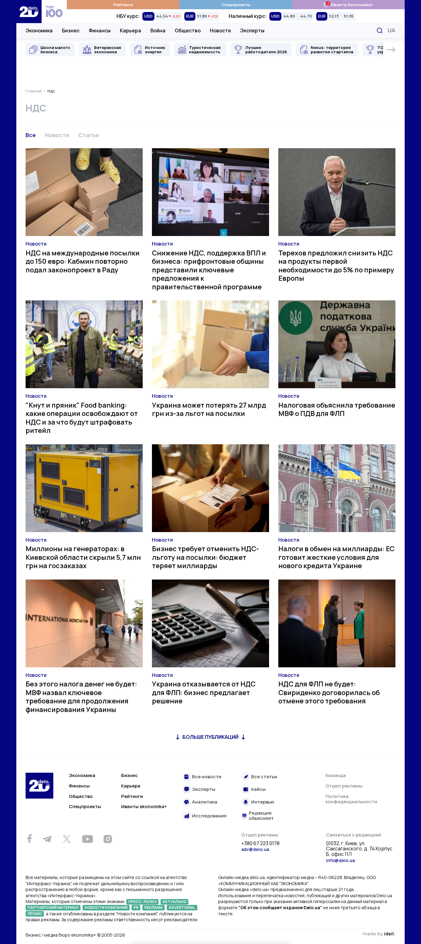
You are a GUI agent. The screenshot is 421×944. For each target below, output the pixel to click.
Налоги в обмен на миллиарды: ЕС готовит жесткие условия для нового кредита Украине (336, 557)
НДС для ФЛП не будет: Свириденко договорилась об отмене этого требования (329, 692)
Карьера (130, 30)
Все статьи (264, 776)
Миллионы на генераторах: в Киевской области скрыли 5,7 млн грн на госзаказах (83, 557)
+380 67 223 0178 (260, 843)
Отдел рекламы (343, 786)
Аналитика (204, 802)
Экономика (39, 30)
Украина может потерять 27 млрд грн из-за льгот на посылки (209, 409)
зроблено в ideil (378, 934)
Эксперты (252, 30)
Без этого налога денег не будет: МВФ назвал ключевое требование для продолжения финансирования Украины (81, 696)
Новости (220, 30)
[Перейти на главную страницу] (29, 11)
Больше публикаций (210, 737)
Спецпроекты (236, 4)
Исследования (209, 816)
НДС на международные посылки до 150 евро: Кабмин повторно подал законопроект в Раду (83, 261)
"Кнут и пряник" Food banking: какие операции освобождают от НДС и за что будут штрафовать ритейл (82, 418)
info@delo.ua (340, 860)
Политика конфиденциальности (351, 799)
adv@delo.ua (255, 849)
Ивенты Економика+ (348, 4)
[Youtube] (87, 839)
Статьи (88, 135)
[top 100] (54, 11)
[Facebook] (29, 838)
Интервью (262, 802)
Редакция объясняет (261, 816)
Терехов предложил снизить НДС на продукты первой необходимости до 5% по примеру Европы (336, 265)
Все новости (206, 776)
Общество (188, 30)
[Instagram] (107, 839)
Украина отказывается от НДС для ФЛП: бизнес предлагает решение (203, 692)
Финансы (100, 30)
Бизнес (71, 30)
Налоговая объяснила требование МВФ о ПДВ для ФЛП (336, 409)
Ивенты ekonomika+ (144, 806)
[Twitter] (66, 839)
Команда (335, 775)
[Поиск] (380, 30)
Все (31, 135)
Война (158, 30)
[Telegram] (47, 838)
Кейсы (258, 789)
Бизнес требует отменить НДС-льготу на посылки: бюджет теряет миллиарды (205, 557)
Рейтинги (123, 4)
